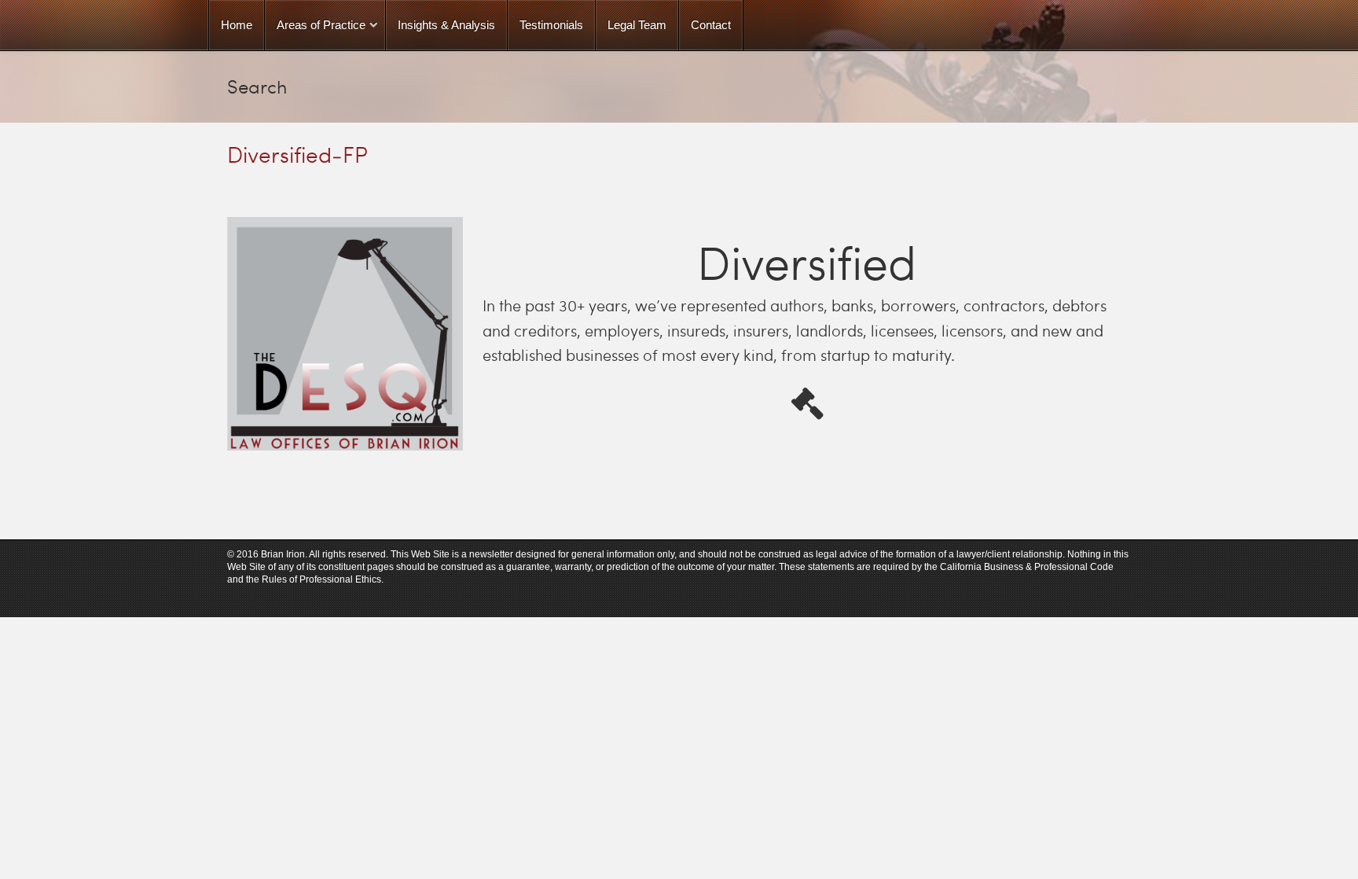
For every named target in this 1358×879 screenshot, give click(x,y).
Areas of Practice (321, 24)
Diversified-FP (297, 154)
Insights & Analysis (446, 24)
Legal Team (636, 24)
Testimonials (551, 24)
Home (236, 24)
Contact (711, 24)
